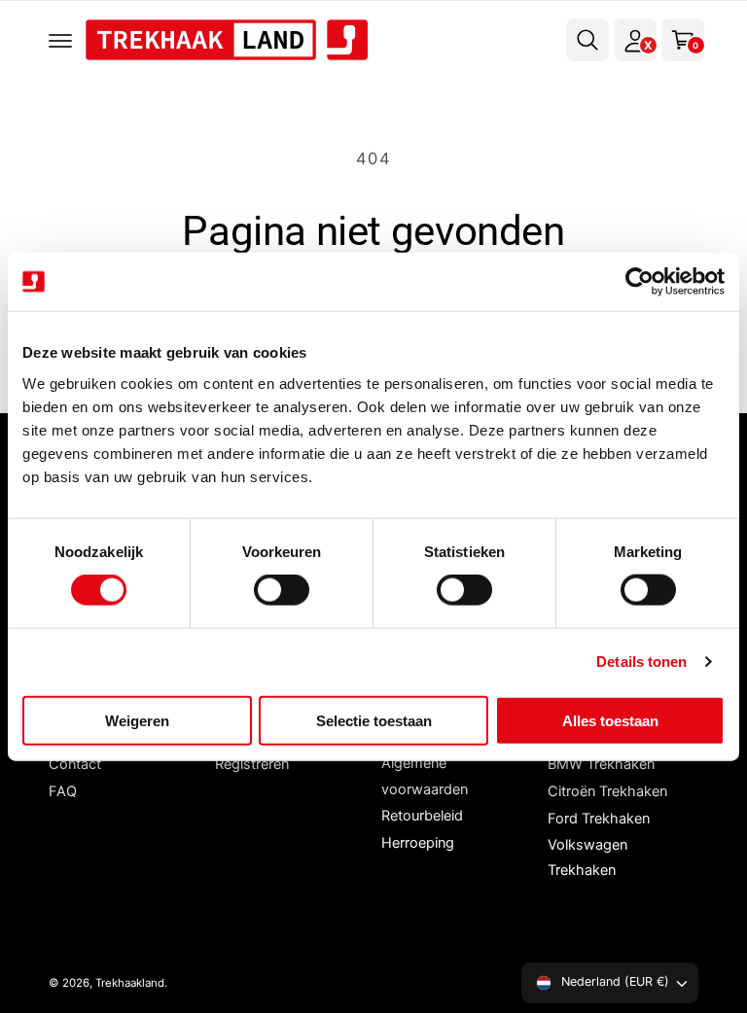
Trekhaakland (129, 983)
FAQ (63, 791)
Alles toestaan (610, 720)
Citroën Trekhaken (607, 791)
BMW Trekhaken (601, 764)
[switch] (281, 590)
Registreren (252, 764)
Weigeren (137, 720)
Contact (75, 764)
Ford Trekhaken (599, 818)
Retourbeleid (422, 815)
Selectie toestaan (374, 720)
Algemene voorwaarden (424, 775)
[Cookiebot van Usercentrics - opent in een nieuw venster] (639, 282)
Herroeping (417, 843)
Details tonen (641, 661)
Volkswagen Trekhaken (587, 857)
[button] (60, 39)
